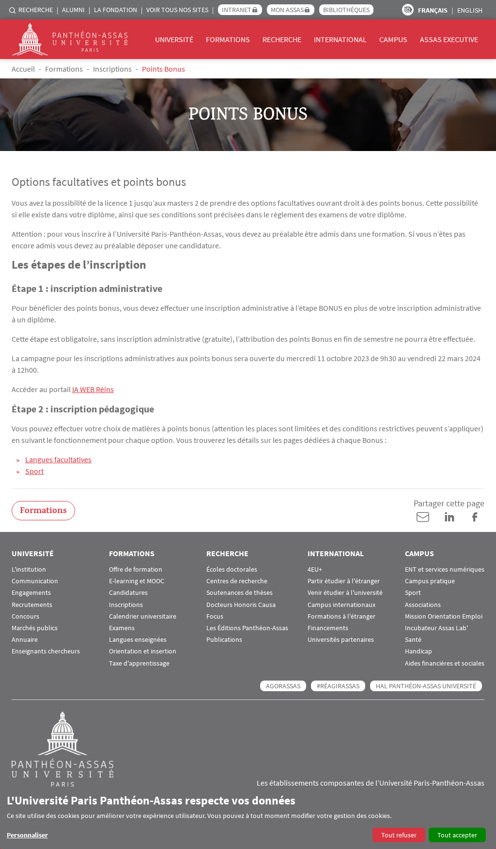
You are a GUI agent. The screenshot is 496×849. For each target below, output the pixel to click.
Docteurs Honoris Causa (241, 605)
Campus (393, 39)
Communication (35, 581)
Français (433, 10)
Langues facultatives (58, 459)
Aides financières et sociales (444, 663)
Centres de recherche (236, 581)
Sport (34, 471)
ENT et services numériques (444, 569)
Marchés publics (35, 628)
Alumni (73, 9)
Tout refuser (399, 835)
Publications (224, 640)
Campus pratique (430, 581)
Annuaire (25, 640)
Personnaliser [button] (27, 835)
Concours (25, 616)
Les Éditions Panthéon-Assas (247, 628)
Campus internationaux (341, 605)
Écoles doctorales (231, 569)
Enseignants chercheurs (46, 651)
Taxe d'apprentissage (139, 663)
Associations (423, 605)
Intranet (236, 9)
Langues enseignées (138, 640)
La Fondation (115, 9)
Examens (122, 628)
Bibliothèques (346, 9)
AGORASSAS (283, 685)
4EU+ (315, 569)
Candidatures (128, 593)
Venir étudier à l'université (345, 593)
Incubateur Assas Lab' (436, 628)
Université (174, 39)
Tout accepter (457, 835)
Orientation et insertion (142, 651)
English (469, 10)
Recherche (35, 9)
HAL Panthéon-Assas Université (426, 685)
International (340, 39)
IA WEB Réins (93, 389)
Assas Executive (449, 39)
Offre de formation (135, 569)
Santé (413, 640)
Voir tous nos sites (177, 9)
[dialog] (248, 818)
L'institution (29, 569)
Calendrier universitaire (142, 616)
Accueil (23, 69)
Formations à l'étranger (341, 616)
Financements (328, 628)
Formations (228, 39)
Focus (214, 616)
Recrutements (32, 605)
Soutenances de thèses (239, 593)
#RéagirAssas (338, 685)
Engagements (31, 593)
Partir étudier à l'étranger (344, 581)
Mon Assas (287, 9)
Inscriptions (112, 69)
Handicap (418, 651)
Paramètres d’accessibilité (408, 9)
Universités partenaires (341, 640)
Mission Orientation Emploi (443, 616)
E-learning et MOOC (136, 581)
